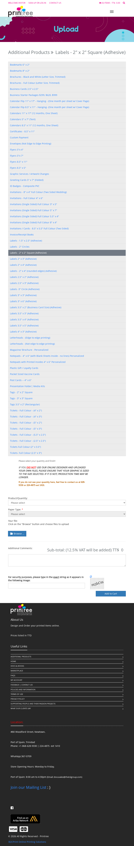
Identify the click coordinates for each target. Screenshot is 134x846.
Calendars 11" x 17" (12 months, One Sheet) (34, 113)
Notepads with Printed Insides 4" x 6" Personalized (38, 361)
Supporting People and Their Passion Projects (33, 703)
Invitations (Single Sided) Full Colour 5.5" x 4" (34, 216)
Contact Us (55, 2)
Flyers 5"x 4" (16, 149)
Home (13, 661)
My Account (16, 680)
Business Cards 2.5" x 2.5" (24, 89)
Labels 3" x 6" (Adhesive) (23, 301)
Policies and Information (23, 689)
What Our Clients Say (21, 708)
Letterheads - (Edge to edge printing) (30, 337)
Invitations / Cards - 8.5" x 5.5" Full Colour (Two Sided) (39, 228)
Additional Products (21, 656)
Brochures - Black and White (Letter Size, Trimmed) (37, 76)
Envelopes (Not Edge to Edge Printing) (30, 143)
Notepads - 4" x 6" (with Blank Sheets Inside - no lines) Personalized (47, 355)
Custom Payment (19, 137)
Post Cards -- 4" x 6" (21, 380)
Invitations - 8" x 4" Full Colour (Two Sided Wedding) (38, 192)
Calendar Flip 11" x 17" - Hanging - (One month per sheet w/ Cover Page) (49, 101)
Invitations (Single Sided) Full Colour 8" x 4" (33, 222)
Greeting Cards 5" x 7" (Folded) (26, 179)
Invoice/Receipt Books (22, 234)
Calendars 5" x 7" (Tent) (22, 119)
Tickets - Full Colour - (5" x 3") (26, 428)
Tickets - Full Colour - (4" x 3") (26, 416)
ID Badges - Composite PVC (24, 186)
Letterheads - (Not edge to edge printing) (32, 343)
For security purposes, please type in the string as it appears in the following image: (46, 578)
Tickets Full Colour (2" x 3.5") (25, 446)
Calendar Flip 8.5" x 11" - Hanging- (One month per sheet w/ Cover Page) (49, 107)
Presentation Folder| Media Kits (27, 386)
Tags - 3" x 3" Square (21, 398)
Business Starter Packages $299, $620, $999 (33, 95)
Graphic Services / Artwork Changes (29, 173)
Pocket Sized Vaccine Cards (25, 374)
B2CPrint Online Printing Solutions (27, 841)
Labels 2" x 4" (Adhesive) (23, 264)
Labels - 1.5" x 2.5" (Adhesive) (26, 240)
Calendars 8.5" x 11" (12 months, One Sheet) (34, 125)
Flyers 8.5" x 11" (18, 161)
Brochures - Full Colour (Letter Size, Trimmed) (34, 82)
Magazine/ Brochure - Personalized (29, 349)
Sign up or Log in (37, 2)
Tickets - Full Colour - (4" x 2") (26, 410)
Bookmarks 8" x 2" (20, 70)
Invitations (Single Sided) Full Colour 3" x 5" (33, 204)
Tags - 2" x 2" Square (21, 392)
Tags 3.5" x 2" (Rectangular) (25, 404)
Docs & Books (17, 666)
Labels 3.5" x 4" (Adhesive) (24, 319)
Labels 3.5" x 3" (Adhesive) (24, 313)
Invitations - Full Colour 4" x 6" (26, 198)
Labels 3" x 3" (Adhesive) (23, 295)
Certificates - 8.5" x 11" (22, 131)
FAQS (13, 675)
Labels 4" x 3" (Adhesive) (23, 331)
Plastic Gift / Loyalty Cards (24, 368)
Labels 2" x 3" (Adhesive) (23, 258)
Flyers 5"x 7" (16, 155)
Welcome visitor (16, 2)
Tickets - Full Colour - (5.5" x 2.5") (28, 434)
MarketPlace (17, 670)
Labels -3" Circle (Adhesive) (25, 289)
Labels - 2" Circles (19, 246)
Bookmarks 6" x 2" (20, 64)
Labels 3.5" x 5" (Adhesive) (24, 325)
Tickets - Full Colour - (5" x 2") (26, 422)
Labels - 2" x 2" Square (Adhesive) (28, 252)
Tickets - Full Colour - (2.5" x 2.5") (28, 440)
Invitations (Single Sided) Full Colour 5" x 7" (33, 210)
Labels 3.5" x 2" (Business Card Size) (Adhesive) (35, 307)
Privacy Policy (18, 699)
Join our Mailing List (28, 787)
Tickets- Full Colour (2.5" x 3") (26, 452)
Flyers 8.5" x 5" (18, 167)
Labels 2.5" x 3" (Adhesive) (24, 283)
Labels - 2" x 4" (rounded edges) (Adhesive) (33, 270)
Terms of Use (17, 694)
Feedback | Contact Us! (22, 685)
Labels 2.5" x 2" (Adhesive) (24, 277)
